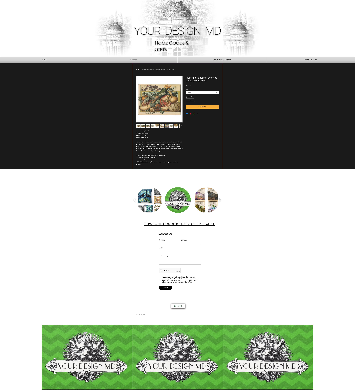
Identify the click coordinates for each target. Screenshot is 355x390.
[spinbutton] (190, 100)
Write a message (164, 255)
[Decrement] (187, 100)
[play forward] (220, 200)
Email (160, 248)
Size (187, 89)
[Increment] (193, 100)
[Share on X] (197, 114)
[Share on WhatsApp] (194, 114)
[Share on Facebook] (187, 114)
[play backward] (135, 200)
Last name (184, 240)
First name (162, 240)
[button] (133, 60)
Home (138, 69)
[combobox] (202, 92)
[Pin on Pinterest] (190, 114)
